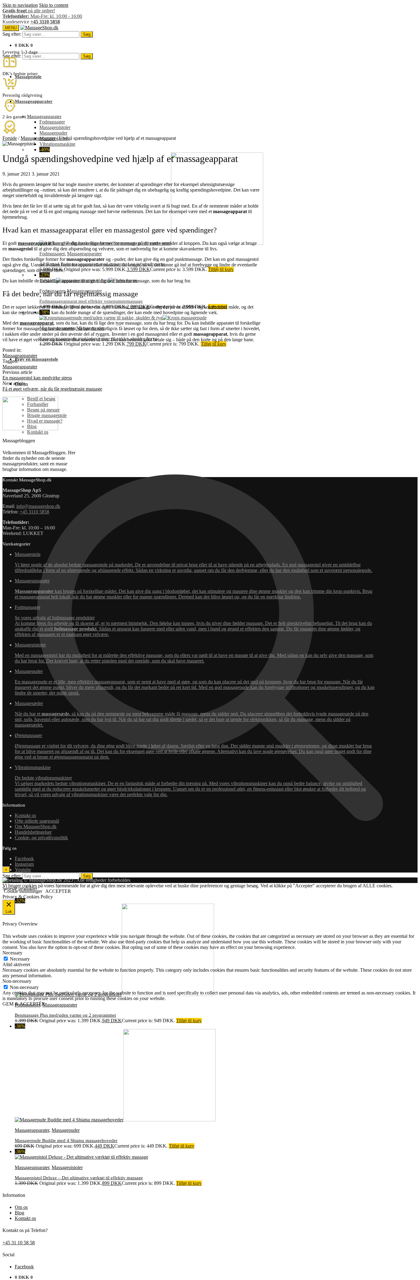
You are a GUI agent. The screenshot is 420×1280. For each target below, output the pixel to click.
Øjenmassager (193, 746)
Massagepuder (66, 1130)
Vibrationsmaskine (190, 781)
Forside (9, 138)
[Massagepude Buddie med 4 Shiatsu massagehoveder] (115, 1119)
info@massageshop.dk (38, 506)
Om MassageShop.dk (36, 826)
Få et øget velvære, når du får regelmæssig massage (52, 388)
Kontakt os (25, 1218)
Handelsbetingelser (33, 832)
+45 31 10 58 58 (18, 1242)
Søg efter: (11, 34)
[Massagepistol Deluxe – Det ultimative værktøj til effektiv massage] (81, 1157)
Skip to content (53, 5)
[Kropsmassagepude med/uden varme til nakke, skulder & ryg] (123, 317)
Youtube (23, 869)
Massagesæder (191, 714)
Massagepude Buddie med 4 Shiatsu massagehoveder (66, 1140)
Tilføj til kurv (221, 269)
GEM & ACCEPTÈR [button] (23, 1004)
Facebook (24, 1266)
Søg (86, 34)
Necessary (20, 959)
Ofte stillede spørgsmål (37, 821)
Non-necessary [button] (16, 981)
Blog (19, 1212)
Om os (21, 1207)
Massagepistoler (67, 1167)
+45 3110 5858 (45, 21)
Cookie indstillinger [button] (23, 891)
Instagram (24, 864)
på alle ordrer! (28, 10)
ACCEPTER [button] (58, 891)
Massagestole (193, 562)
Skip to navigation (20, 5)
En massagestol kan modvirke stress (37, 377)
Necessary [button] (12, 952)
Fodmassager (52, 253)
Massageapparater (84, 253)
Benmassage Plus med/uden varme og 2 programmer (65, 1015)
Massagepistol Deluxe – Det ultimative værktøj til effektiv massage (79, 1177)
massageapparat (35, 243)
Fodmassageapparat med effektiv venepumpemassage (91, 301)
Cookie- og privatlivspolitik (41, 837)
